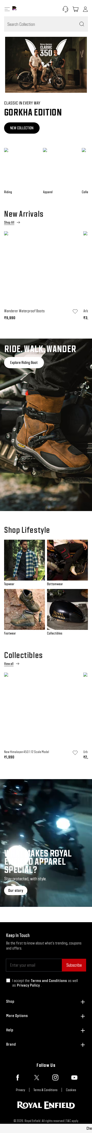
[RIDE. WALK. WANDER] (46, 425)
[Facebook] (18, 1077)
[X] (36, 1077)
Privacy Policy (28, 985)
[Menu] (7, 9)
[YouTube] (74, 1077)
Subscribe (74, 965)
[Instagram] (55, 1077)
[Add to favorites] (75, 311)
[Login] (85, 9)
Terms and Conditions (49, 980)
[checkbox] (8, 980)
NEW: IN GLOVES (23, 128)
